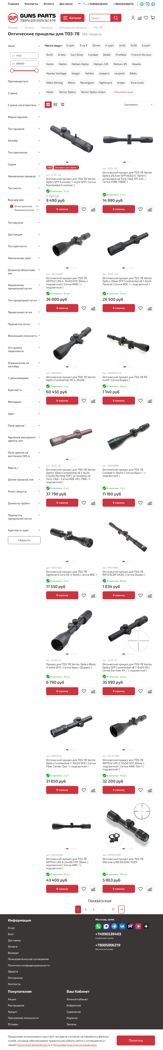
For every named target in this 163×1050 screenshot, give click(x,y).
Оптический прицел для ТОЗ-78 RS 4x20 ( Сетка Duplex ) (125, 378)
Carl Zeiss (77, 54)
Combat (93, 54)
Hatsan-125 (101, 64)
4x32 (122, 45)
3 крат (70, 45)
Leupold (119, 73)
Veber (50, 92)
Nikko (133, 73)
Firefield (121, 54)
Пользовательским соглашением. (75, 1044)
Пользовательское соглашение (28, 959)
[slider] (12, 71)
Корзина (72, 1017)
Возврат (13, 952)
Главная (13, 3)
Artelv (62, 54)
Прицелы (47, 27)
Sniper (121, 82)
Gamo (50, 64)
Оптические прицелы (73, 27)
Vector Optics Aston (93, 92)
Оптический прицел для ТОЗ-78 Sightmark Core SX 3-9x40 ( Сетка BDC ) (71, 573)
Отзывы (13, 1024)
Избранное (74, 1005)
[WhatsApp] (142, 4)
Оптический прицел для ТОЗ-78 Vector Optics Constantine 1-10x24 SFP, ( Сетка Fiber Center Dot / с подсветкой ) (71, 763)
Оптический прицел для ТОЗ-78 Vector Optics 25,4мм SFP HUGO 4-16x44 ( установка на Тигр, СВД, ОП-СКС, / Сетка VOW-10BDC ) (127, 177)
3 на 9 (83, 45)
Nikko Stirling (54, 82)
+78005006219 (123, 4)
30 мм (96, 45)
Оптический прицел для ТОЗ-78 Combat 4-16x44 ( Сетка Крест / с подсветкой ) (124, 473)
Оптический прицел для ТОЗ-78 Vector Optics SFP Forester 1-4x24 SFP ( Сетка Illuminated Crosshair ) (71, 182)
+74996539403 (97, 4)
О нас (11, 927)
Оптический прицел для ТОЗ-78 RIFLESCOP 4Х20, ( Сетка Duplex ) (124, 573)
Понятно (136, 1040)
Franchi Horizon (141, 54)
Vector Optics (67, 92)
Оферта (13, 971)
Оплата (49, 3)
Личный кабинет (77, 999)
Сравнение (74, 1011)
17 (113, 909)
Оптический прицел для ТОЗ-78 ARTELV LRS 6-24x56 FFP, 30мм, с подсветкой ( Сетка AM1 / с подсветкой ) (67, 863)
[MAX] (147, 4)
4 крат (109, 45)
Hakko (63, 64)
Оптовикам (15, 977)
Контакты (31, 3)
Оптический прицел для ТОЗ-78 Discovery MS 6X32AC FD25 (123, 860)
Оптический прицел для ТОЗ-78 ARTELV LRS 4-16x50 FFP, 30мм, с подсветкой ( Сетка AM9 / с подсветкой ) (67, 282)
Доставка (66, 3)
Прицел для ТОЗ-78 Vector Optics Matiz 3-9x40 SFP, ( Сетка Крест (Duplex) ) (71, 665)
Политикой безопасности (33, 1044)
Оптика (29, 27)
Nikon (71, 82)
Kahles (89, 73)
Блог (11, 934)
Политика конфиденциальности (29, 965)
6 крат (146, 45)
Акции (12, 999)
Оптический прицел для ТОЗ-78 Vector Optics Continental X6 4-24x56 (71, 378)
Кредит (12, 1011)
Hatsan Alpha (80, 64)
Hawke (136, 64)
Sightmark (105, 82)
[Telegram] (153, 4)
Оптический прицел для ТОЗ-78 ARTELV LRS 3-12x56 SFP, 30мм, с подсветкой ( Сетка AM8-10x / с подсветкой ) (124, 764)
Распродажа (16, 1005)
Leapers (104, 73)
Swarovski (137, 82)
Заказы (71, 1024)
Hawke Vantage (56, 73)
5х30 (134, 45)
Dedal (107, 54)
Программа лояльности (23, 1017)
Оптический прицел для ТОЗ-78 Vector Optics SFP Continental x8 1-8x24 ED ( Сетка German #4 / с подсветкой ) (127, 667)
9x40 (49, 54)
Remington (87, 82)
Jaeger (76, 73)
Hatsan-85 (120, 64)
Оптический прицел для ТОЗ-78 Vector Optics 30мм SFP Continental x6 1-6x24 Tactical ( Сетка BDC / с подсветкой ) (127, 281)
